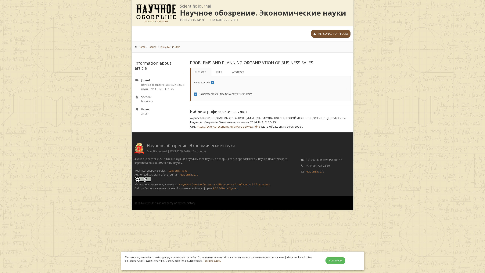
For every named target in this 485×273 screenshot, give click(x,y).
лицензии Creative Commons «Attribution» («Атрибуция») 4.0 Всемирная (224, 184)
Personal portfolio (333, 33)
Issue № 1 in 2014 (170, 47)
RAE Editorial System (225, 188)
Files (219, 72)
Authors (200, 72)
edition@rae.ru (189, 174)
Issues (152, 47)
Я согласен (336, 260)
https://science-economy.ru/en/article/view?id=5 (228, 126)
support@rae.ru (178, 170)
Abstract (238, 72)
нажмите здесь (212, 260)
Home (142, 47)
